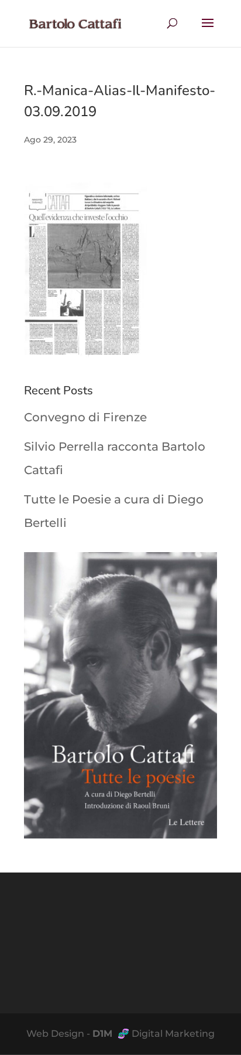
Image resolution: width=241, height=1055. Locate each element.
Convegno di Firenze (85, 417)
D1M (103, 1033)
